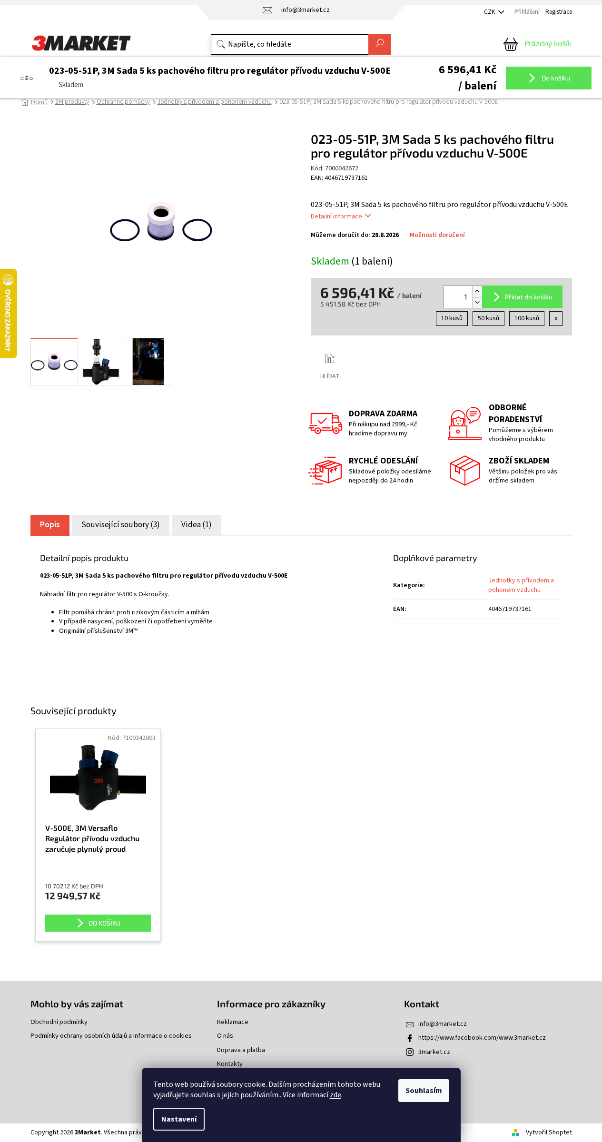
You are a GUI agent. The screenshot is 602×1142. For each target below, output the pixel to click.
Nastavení (179, 1119)
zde (335, 1095)
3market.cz (434, 1052)
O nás (225, 1036)
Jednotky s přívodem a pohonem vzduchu (521, 585)
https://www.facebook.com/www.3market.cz (482, 1038)
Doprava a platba (241, 1050)
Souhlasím (423, 1090)
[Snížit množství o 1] (477, 302)
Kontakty (230, 1064)
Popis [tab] (50, 525)
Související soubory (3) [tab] (120, 525)
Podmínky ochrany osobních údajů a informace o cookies (111, 1036)
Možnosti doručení (437, 235)
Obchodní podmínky (59, 1022)
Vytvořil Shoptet (549, 1132)
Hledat (379, 44)
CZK (490, 12)
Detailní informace (336, 216)
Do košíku (555, 77)
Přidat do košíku (529, 297)
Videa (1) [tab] (196, 525)
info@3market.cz (442, 1024)
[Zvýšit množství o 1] (477, 291)
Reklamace (232, 1022)
